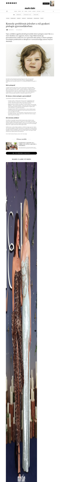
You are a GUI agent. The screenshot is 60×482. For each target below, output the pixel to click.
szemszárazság (36, 18)
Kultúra (43, 11)
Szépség (26, 11)
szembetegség (13, 18)
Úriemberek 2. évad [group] (27, 14)
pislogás (7, 18)
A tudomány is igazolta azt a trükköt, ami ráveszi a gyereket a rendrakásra (27, 144)
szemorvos (24, 18)
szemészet (18, 18)
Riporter (29, 11)
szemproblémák (29, 18)
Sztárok (19, 11)
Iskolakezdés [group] (19, 14)
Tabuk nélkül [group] (36, 14)
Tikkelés (9, 104)
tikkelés (41, 18)
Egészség (34, 11)
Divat (22, 11)
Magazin (15, 11)
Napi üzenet (39, 11)
